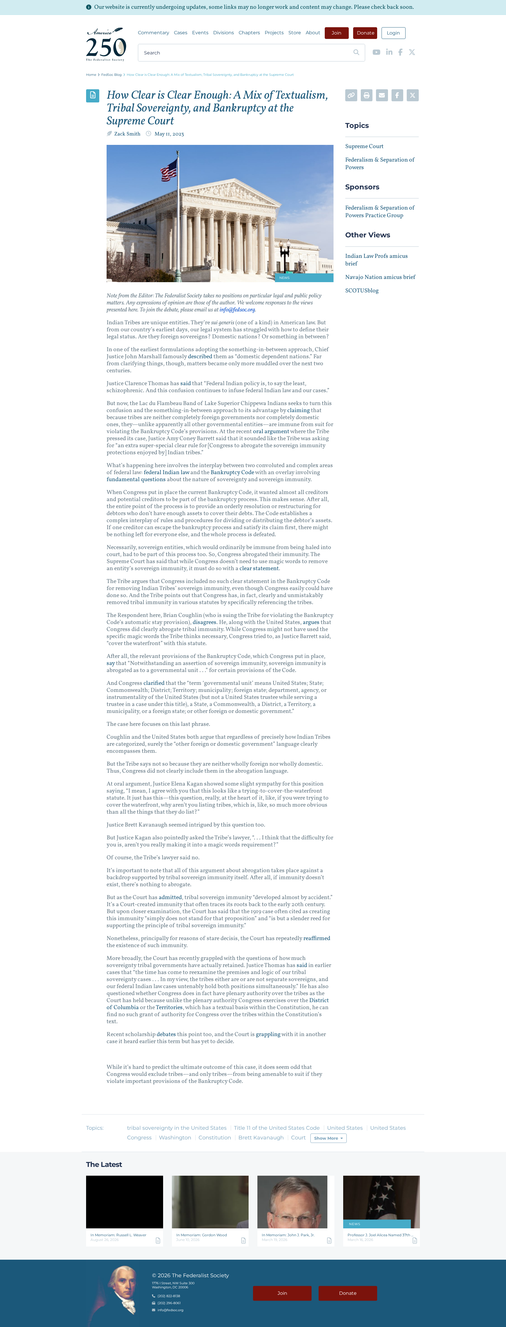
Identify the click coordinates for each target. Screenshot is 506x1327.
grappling (268, 1035)
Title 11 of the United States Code (277, 1128)
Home (91, 75)
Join (336, 33)
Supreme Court (364, 147)
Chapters (249, 32)
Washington (175, 1137)
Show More (326, 1138)
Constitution (215, 1137)
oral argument (270, 432)
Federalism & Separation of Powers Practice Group (380, 212)
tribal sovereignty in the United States (177, 1128)
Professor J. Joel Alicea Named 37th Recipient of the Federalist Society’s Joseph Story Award (382, 1235)
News (354, 1224)
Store (294, 32)
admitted (170, 898)
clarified (153, 683)
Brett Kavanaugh (261, 1137)
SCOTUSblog (362, 291)
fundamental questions (136, 480)
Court (298, 1137)
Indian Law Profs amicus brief (376, 260)
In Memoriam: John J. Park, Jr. (288, 1235)
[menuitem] (153, 33)
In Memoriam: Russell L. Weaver (118, 1235)
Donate (366, 33)
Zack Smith (128, 134)
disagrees (204, 622)
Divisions (223, 32)
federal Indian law (166, 473)
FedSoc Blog (111, 75)
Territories (169, 1008)
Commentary (153, 32)
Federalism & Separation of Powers (380, 164)
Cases (180, 32)
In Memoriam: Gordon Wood (201, 1235)
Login (393, 33)
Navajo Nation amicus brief (380, 277)
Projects (274, 32)
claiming (298, 411)
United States (345, 1128)
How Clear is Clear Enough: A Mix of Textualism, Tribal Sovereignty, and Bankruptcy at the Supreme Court (210, 75)
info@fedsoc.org (237, 310)
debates (165, 1035)
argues (310, 622)
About (313, 32)
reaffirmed (316, 939)
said (185, 384)
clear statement (258, 569)
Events (200, 32)
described (199, 357)
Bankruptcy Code (231, 473)
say (111, 663)
